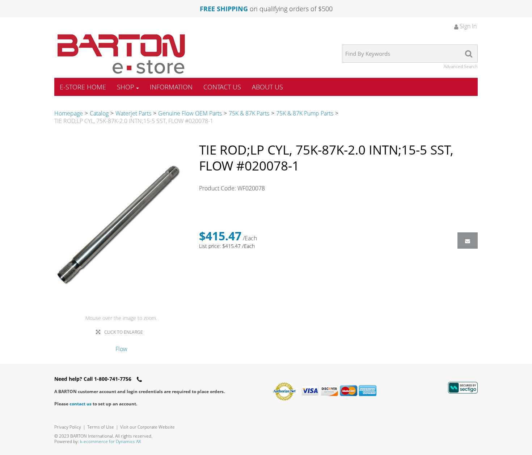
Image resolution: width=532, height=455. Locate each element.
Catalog (99, 113)
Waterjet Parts (133, 113)
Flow (121, 349)
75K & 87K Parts (249, 113)
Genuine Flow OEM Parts (190, 113)
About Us (267, 87)
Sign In (467, 26)
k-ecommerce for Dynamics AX (110, 441)
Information (171, 87)
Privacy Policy (67, 427)
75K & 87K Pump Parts (304, 113)
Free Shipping (224, 8)
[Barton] (121, 54)
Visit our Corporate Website (147, 427)
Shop (125, 87)
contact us (80, 404)
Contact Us (222, 87)
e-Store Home (83, 87)
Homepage (68, 113)
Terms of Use (100, 427)
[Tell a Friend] (467, 240)
